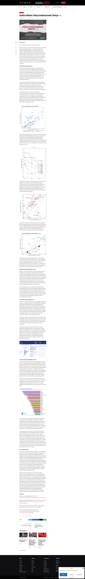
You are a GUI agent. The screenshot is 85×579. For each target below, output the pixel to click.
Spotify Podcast (46, 570)
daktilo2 (47, 7)
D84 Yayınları (58, 567)
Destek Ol (57, 2)
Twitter (45, 560)
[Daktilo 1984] (42, 2)
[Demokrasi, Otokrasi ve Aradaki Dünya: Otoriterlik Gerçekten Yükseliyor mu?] (42, 535)
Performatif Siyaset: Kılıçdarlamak (23, 541)
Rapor (32, 570)
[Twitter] (16, 45)
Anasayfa (57, 560)
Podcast (20, 562)
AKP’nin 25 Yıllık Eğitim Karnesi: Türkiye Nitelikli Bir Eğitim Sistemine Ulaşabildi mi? (32, 542)
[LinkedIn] (16, 50)
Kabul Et (63, 574)
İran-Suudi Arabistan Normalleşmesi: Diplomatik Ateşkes (39, 526)
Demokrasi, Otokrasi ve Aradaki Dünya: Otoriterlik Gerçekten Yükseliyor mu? (42, 542)
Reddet (71, 574)
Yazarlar (57, 565)
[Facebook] (16, 47)
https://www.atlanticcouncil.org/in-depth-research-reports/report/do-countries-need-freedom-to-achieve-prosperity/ (32, 502)
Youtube (45, 565)
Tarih (32, 565)
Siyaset (30, 515)
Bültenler (21, 12)
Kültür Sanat (34, 567)
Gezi (32, 571)
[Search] (65, 7)
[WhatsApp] (16, 55)
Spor (32, 568)
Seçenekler (79, 574)
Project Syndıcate (57, 7)
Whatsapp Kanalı (46, 571)
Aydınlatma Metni (57, 577)
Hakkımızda (58, 562)
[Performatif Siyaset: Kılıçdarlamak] (23, 535)
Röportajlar (21, 565)
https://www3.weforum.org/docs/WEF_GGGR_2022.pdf (30, 507)
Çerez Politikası (71, 577)
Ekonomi (24, 515)
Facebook (45, 562)
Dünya (21, 515)
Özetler (20, 568)
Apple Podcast (46, 568)
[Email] (16, 52)
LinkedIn (45, 567)
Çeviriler (39, 538)
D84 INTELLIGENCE (22, 571)
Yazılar (20, 538)
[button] (83, 568)
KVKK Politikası (45, 577)
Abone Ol (63, 2)
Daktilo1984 (39, 547)
